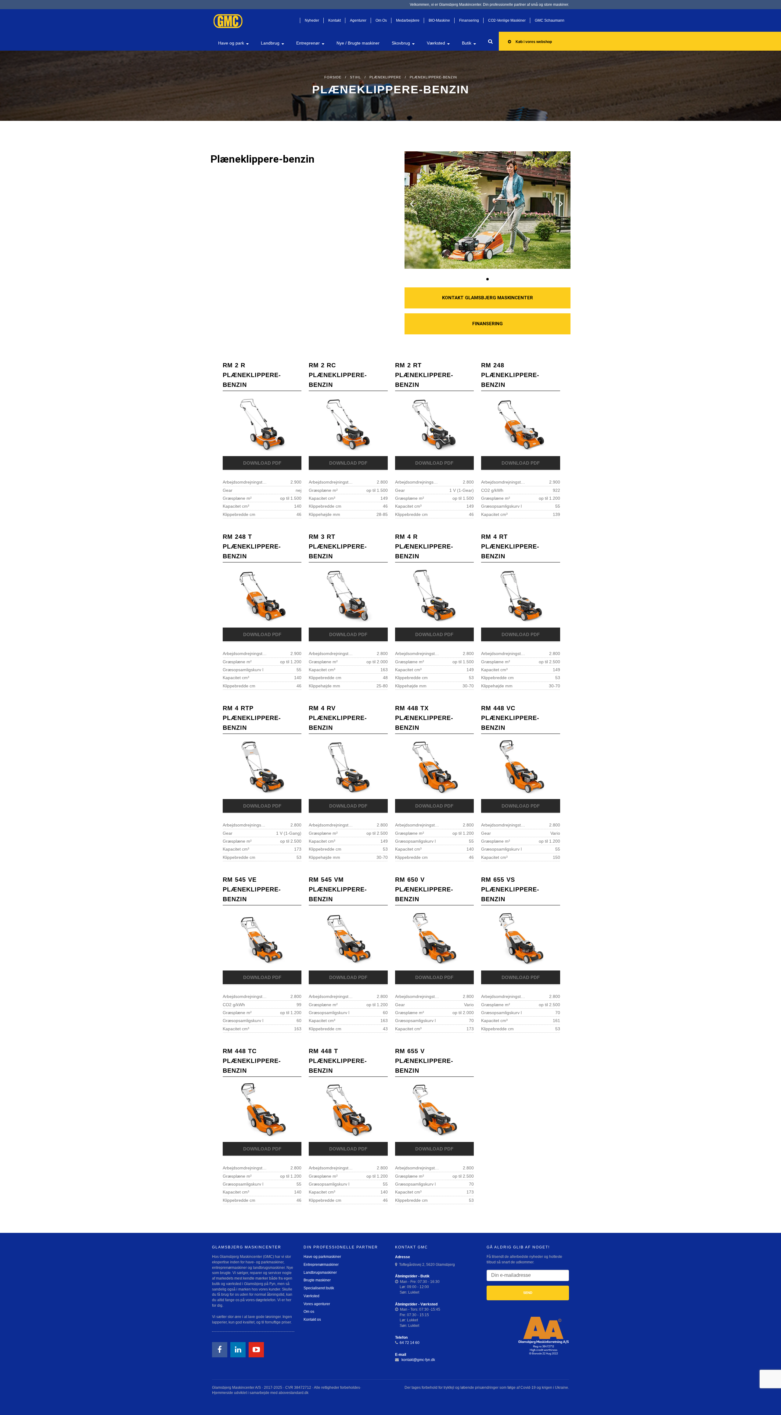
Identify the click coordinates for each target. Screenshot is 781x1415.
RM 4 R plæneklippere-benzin (424, 546)
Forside (332, 77)
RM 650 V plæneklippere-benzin (424, 889)
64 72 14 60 (409, 1343)
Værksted (436, 43)
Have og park (231, 43)
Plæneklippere (385, 77)
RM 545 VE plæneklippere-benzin (252, 889)
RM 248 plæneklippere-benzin (510, 375)
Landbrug (270, 43)
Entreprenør (308, 43)
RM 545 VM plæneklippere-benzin (338, 889)
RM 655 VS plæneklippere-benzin (510, 889)
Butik (466, 43)
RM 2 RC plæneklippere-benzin (338, 375)
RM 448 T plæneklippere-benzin (338, 1061)
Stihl (355, 77)
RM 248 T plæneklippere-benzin (252, 546)
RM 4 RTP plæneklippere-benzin (252, 718)
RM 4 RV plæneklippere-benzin (338, 718)
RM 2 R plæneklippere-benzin (252, 375)
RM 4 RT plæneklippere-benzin (510, 546)
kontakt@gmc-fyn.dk (418, 1360)
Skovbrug (401, 43)
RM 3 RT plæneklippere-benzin (338, 546)
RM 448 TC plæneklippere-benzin (252, 1061)
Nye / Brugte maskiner (358, 43)
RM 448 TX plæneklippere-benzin (424, 718)
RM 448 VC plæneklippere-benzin (510, 718)
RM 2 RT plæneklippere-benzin (424, 375)
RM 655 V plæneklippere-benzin (424, 1061)
